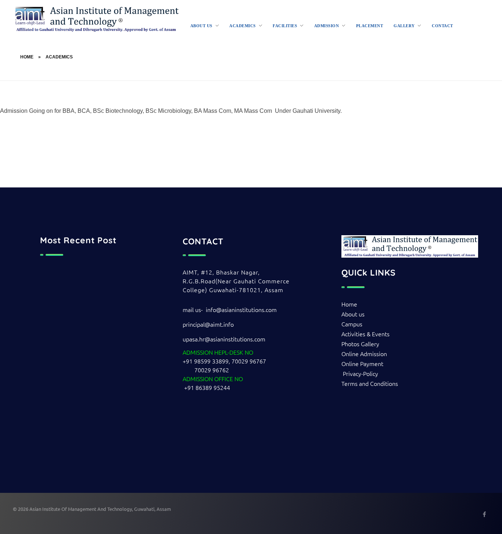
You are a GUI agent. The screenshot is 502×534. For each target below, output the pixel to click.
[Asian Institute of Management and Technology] (96, 19)
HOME (26, 57)
